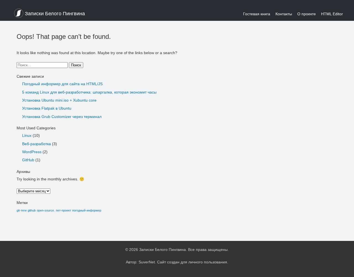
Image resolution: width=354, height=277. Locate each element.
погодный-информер (86, 210)
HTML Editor (332, 14)
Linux (27, 135)
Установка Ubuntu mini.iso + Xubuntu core (59, 100)
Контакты (283, 14)
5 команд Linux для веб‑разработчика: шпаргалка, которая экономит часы (89, 92)
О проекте (306, 14)
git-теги (22, 210)
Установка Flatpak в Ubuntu (46, 108)
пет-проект (63, 210)
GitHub (28, 160)
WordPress (31, 152)
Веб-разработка (36, 144)
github (32, 210)
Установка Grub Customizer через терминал (61, 116)
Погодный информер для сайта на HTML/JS (62, 84)
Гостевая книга (256, 14)
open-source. (46, 210)
